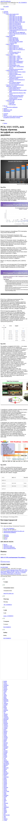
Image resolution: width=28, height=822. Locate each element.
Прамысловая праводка (12, 70)
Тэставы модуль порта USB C (16, 95)
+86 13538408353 (22, 2)
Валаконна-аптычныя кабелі (16, 69)
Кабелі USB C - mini (14, 60)
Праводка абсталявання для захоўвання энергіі (16, 77)
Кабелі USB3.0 (10, 44)
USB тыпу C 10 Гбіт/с (20, 572)
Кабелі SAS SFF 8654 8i (15, 24)
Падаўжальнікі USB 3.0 (15, 52)
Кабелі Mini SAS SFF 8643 (15, 19)
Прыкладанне (6, 111)
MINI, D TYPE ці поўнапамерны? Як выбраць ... (13, 557)
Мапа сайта (21, 569)
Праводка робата (13, 73)
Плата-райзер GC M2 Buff (15, 99)
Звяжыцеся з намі (7, 109)
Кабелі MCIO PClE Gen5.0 (15, 26)
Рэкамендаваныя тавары (12, 569)
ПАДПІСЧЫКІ (4, 567)
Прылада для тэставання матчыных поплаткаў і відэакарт (15, 85)
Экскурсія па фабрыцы (12, 107)
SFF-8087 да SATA (14, 571)
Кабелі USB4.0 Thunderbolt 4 (16, 61)
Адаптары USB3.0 (13, 53)
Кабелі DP (11, 103)
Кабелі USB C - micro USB (15, 58)
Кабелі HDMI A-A (13, 37)
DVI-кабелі (12, 102)
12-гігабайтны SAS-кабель (7, 573)
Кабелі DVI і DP (10, 100)
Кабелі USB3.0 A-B (14, 46)
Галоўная (5, 11)
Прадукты (5, 12)
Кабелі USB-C (9, 54)
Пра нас (5, 105)
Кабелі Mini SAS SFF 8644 (15, 20)
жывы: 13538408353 (8, 615)
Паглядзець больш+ (5, 561)
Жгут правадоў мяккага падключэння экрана (15, 83)
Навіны (5, 108)
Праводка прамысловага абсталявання (15, 75)
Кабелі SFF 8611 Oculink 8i (15, 28)
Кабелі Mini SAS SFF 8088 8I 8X (17, 32)
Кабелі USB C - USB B (14, 57)
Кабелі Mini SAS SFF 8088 (15, 18)
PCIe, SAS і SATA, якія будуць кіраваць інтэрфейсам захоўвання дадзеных (13, 117)
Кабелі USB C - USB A (14, 56)
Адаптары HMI (13, 43)
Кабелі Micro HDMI (14, 40)
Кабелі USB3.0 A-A (14, 45)
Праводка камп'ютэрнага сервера (17, 71)
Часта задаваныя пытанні (9, 548)
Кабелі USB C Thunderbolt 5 (16, 62)
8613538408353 (7, 627)
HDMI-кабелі (9, 36)
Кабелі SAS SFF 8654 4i (15, 23)
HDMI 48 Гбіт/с (10, 572)
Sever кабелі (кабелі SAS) (12, 14)
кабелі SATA (12, 15)
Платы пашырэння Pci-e (15, 87)
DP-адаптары (12, 104)
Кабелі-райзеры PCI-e (14, 88)
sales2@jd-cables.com (8, 593)
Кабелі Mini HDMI (13, 39)
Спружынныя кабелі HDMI (16, 41)
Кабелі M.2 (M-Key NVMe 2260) (17, 22)
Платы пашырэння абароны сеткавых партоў (16, 97)
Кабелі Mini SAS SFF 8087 (15, 16)
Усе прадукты (17, 573)
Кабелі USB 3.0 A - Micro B (15, 48)
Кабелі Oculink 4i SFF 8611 (15, 27)
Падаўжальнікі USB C (14, 65)
